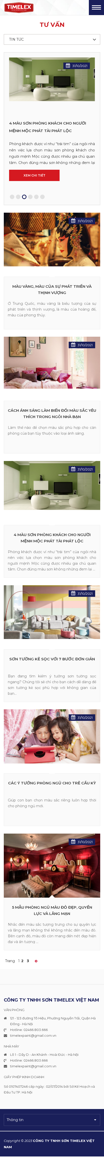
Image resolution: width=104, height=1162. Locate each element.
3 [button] (24, 197)
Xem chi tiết (34, 165)
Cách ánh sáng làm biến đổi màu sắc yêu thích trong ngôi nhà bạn (52, 413)
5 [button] (36, 197)
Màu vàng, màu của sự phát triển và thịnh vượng (52, 289)
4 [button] (30, 197)
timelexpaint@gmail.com (31, 1035)
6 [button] (42, 197)
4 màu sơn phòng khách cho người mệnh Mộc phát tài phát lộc (52, 537)
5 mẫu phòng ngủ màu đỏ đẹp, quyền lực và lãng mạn (52, 910)
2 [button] (18, 197)
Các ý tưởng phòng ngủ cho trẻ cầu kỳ (50, 127)
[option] (52, 128)
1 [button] (12, 197)
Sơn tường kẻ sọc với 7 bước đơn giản (52, 658)
